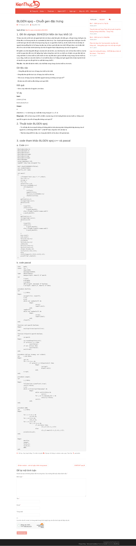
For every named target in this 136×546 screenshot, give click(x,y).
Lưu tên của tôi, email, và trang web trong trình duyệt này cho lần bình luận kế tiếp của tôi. (43, 520)
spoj (65, 453)
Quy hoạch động (27, 453)
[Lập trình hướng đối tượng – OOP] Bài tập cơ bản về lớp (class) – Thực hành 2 (105, 52)
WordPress (116, 544)
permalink (77, 453)
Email (19, 505)
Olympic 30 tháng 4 (50, 453)
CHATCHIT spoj (79, 465)
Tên (18, 498)
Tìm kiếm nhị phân (38, 453)
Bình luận (20, 477)
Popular (93, 19)
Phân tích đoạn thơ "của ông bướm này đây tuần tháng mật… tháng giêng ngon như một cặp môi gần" (105, 44)
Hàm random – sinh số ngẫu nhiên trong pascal (33, 465)
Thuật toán (51, 11)
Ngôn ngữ (72, 11)
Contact (103, 11)
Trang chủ (35, 11)
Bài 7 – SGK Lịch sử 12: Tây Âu (99, 23)
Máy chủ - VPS (84, 11)
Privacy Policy (82, 544)
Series (42, 11)
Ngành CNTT (62, 11)
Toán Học (69, 453)
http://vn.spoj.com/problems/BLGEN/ (36, 30)
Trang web (20, 511)
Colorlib (105, 544)
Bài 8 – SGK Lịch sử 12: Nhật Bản (100, 37)
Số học (20, 453)
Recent (102, 19)
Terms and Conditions (92, 544)
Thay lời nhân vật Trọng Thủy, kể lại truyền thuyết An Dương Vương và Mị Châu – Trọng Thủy (105, 30)
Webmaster (93, 11)
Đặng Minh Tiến (36, 25)
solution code (59, 453)
